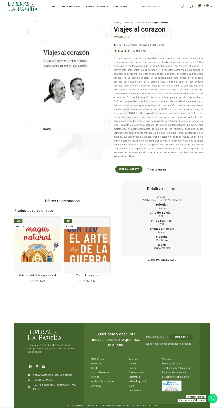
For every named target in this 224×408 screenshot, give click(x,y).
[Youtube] (43, 367)
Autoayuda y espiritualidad (135, 22)
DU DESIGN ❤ (150, 406)
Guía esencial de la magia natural (37, 275)
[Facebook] (30, 367)
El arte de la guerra (87, 275)
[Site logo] (23, 6)
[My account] (191, 6)
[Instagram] (37, 367)
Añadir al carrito (129, 169)
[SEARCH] (183, 6)
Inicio (116, 22)
